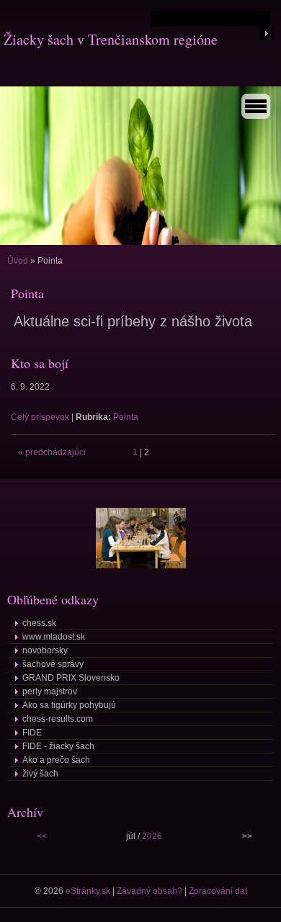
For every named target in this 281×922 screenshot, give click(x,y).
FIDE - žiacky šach (58, 746)
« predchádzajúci (52, 452)
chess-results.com (57, 719)
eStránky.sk (88, 891)
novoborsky (45, 650)
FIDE (32, 733)
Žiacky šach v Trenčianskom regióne (111, 39)
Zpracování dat (218, 891)
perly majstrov (49, 691)
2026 (152, 836)
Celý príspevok (40, 417)
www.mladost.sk (53, 637)
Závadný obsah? (149, 891)
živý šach (40, 774)
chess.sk (39, 623)
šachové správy (53, 664)
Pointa (125, 417)
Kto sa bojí (39, 363)
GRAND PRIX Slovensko (71, 678)
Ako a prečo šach (56, 760)
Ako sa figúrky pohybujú (69, 705)
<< (42, 836)
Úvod (17, 261)
